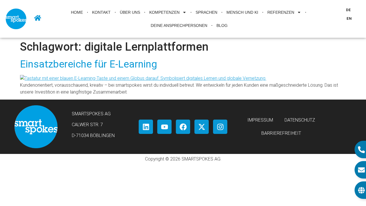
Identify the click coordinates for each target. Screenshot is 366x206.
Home (77, 12)
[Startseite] (37, 17)
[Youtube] (164, 127)
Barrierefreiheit (281, 133)
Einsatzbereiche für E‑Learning (88, 64)
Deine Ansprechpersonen (179, 25)
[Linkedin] (146, 127)
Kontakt (101, 12)
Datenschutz (300, 120)
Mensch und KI (242, 12)
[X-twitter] (201, 127)
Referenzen (280, 12)
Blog (222, 25)
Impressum (260, 120)
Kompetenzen (164, 12)
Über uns (130, 12)
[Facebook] (183, 127)
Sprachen (206, 12)
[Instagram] (220, 127)
